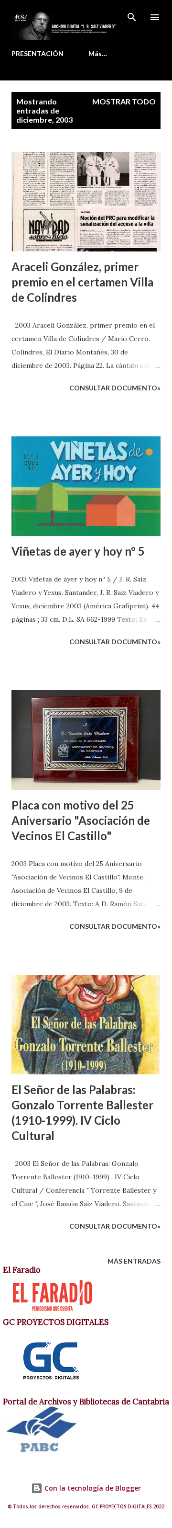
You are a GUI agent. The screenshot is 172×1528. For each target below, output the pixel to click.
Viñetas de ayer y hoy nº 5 (78, 551)
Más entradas (134, 1261)
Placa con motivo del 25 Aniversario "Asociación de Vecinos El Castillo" (80, 820)
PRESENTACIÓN (37, 53)
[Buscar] (132, 17)
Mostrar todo (124, 101)
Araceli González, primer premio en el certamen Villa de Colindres (82, 282)
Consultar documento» (115, 388)
